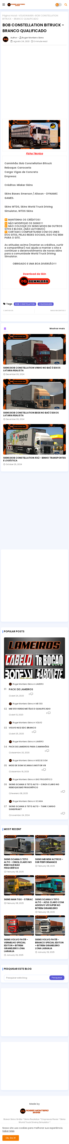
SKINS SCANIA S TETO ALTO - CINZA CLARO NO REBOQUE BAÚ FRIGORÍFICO (34, 786)
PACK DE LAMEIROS (21, 689)
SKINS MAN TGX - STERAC (18, 899)
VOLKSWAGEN (26, 15)
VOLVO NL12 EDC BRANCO (22, 727)
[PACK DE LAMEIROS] (34, 658)
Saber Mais (8, 1131)
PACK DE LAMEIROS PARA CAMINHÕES (29, 746)
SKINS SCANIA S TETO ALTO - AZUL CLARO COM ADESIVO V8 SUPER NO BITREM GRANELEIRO (49, 904)
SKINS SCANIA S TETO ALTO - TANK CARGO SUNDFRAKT (32, 808)
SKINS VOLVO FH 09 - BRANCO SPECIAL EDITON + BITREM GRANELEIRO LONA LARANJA (49, 944)
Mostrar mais (57, 328)
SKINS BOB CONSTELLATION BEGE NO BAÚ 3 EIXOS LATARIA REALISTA (31, 414)
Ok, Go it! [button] (11, 1138)
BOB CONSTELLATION (25, 304)
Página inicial (9, 15)
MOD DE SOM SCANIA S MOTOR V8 (27, 765)
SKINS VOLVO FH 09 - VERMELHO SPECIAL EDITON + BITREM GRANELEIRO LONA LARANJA (16, 945)
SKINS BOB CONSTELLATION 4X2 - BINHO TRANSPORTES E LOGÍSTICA (34, 459)
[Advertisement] (34, 82)
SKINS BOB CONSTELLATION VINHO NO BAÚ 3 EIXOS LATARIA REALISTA (31, 369)
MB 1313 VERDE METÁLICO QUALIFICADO (30, 708)
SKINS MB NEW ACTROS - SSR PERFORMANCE (49, 861)
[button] (66, 4)
